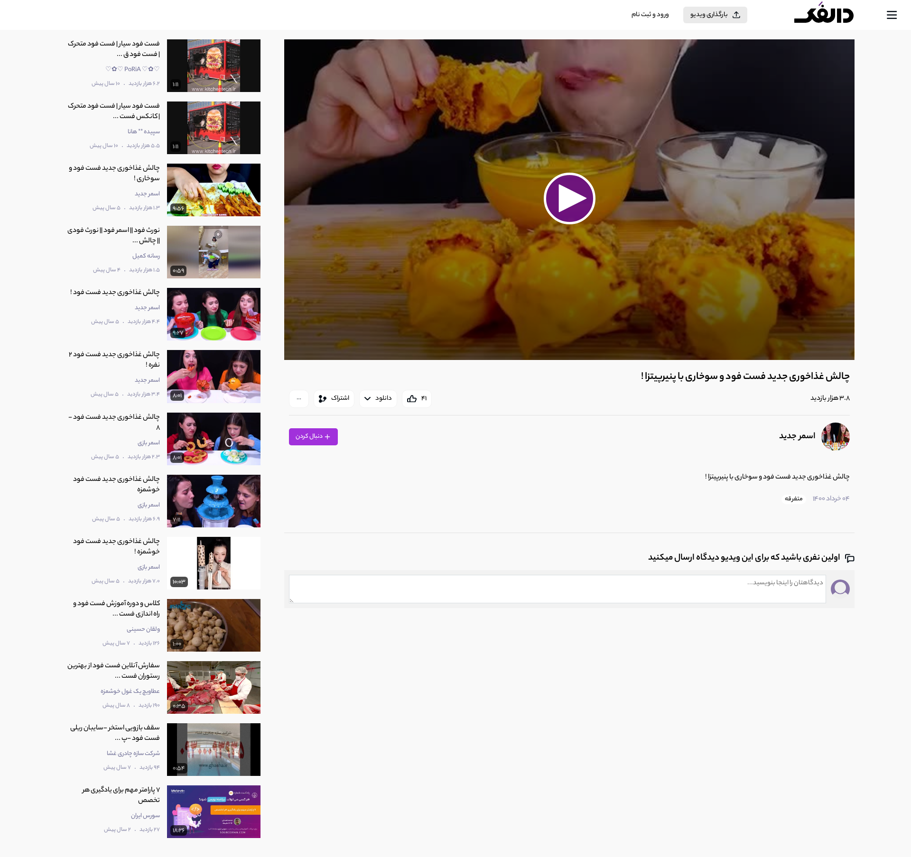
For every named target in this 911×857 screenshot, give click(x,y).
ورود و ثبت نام (650, 14)
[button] (569, 198)
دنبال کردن (310, 437)
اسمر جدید (797, 437)
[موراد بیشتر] (299, 399)
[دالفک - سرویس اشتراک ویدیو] (832, 15)
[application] (569, 199)
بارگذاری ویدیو (709, 14)
